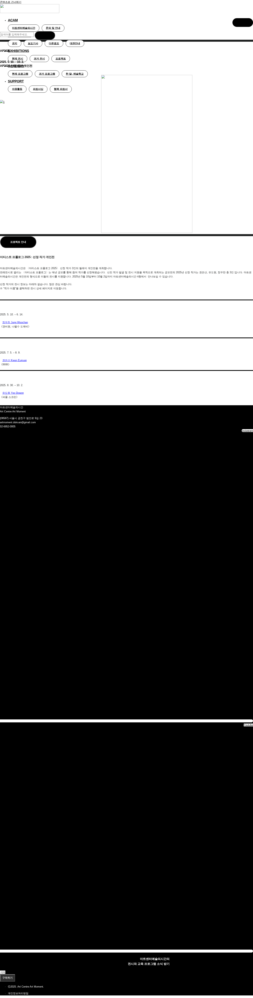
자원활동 (17, 89)
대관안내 (75, 43)
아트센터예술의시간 (23, 27)
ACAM (13, 20)
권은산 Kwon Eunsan (14, 360)
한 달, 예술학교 (75, 73)
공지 (14, 43)
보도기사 (33, 43)
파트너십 (38, 89)
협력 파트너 (61, 89)
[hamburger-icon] (242, 22)
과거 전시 (39, 58)
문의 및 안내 (53, 27)
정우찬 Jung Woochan (15, 322)
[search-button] (45, 35)
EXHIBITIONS (18, 51)
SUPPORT (16, 81)
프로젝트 (61, 58)
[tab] (18, 242)
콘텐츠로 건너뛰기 (10, 2)
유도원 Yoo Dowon (13, 392)
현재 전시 (17, 58)
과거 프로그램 (47, 73)
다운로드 (54, 43)
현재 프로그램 (20, 73)
